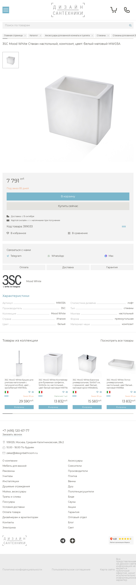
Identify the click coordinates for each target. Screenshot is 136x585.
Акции (72, 507)
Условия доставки (13, 507)
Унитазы (7, 476)
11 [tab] (108, 415)
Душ (70, 486)
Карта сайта (107, 569)
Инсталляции (10, 481)
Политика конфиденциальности (22, 569)
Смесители (75, 465)
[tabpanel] (19, 379)
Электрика (9, 527)
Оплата (24, 267)
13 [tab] (128, 415)
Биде (71, 496)
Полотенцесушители (81, 491)
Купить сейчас (68, 206)
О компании (9, 460)
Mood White (33, 281)
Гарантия (112, 267)
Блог (71, 522)
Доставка (68, 267)
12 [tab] (118, 415)
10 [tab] (98, 415)
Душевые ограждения (16, 486)
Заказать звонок (12, 434)
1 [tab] (7, 413)
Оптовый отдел (77, 517)
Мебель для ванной (14, 465)
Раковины (8, 470)
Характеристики (15, 296)
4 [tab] (38, 415)
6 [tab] (58, 415)
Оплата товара (11, 512)
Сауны (72, 501)
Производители (78, 470)
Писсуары (8, 501)
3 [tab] (28, 415)
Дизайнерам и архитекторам (20, 517)
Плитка (72, 476)
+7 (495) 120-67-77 (15, 430)
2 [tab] (18, 415)
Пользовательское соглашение (71, 569)
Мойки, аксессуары (14, 491)
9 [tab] (88, 415)
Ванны (72, 481)
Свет (71, 527)
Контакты (8, 522)
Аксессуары (75, 460)
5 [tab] (48, 415)
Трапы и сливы (11, 496)
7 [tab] (68, 415)
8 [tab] (78, 415)
